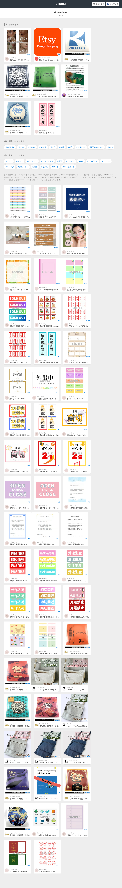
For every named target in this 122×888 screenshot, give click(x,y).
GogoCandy (41, 687)
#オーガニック (69, 167)
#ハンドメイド (47, 161)
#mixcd (21, 147)
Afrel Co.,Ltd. (43, 796)
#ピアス (44, 167)
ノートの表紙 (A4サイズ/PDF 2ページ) (53, 290)
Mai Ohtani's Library (73, 94)
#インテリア (32, 161)
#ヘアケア (10, 167)
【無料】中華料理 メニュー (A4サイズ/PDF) (55, 326)
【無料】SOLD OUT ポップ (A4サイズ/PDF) (26, 326)
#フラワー (106, 161)
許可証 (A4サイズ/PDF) (18, 399)
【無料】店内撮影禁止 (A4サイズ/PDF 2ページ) (56, 362)
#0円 (70, 147)
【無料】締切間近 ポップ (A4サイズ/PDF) (54, 617)
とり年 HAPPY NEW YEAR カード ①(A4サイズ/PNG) (29, 653)
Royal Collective (74, 57)
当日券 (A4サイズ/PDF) (47, 217)
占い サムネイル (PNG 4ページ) (80, 217)
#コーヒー (70, 161)
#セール (9, 161)
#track (110, 147)
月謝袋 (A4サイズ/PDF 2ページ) (50, 653)
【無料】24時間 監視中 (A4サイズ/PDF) (24, 435)
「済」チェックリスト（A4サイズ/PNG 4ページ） (85, 835)
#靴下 (59, 161)
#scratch (42, 147)
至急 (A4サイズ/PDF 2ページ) (80, 326)
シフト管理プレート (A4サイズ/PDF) (23, 217)
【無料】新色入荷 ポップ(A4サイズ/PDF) (24, 617)
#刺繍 (34, 167)
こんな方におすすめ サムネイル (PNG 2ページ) (54, 253)
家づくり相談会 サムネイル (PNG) (22, 253)
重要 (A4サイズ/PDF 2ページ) (20, 362)
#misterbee (80, 147)
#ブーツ (55, 167)
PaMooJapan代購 (44, 57)
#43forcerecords (96, 147)
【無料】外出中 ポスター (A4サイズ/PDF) (52, 399)
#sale (81, 161)
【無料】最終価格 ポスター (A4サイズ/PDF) (25, 581)
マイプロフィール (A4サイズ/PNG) (81, 362)
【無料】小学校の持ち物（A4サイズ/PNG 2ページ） (56, 835)
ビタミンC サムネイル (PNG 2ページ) (23, 290)
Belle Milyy (13, 57)
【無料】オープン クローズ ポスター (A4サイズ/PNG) (29, 508)
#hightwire (10, 147)
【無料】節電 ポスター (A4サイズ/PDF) (53, 435)
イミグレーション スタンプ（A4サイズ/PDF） (56, 871)
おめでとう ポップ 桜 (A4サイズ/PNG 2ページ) (56, 133)
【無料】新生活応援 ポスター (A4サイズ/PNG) (56, 581)
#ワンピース (92, 161)
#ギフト (19, 161)
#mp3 (53, 147)
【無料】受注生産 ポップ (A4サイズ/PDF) (82, 581)
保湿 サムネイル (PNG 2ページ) (78, 253)
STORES (57, 3)
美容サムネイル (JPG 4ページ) (20, 60)
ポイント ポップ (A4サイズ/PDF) (78, 399)
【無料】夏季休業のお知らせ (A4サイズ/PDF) (85, 508)
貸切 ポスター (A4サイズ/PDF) (78, 435)
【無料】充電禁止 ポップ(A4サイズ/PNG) (84, 617)
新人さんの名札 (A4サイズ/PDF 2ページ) (81, 290)
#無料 (61, 147)
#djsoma (31, 147)
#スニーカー (23, 167)
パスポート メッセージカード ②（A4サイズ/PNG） (28, 871)
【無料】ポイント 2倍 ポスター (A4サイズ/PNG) (56, 471)
